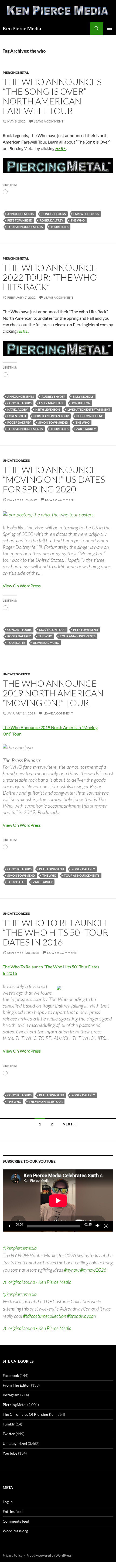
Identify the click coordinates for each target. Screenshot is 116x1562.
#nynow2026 (93, 1270)
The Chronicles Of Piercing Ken (29, 1414)
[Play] (9, 1226)
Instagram (11, 1395)
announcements (20, 214)
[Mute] (97, 1226)
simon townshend (53, 422)
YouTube (10, 1453)
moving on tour (52, 629)
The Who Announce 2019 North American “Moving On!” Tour (53, 693)
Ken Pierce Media (22, 28)
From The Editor (16, 1385)
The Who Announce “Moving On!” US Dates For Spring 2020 (54, 479)
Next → (70, 1124)
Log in (8, 1501)
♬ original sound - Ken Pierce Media (37, 1282)
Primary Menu (109, 28)
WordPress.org (15, 1531)
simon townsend (21, 875)
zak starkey (86, 429)
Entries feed (13, 1511)
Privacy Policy (12, 1555)
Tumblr (9, 1424)
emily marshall (51, 403)
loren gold (16, 416)
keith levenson (47, 409)
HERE (60, 148)
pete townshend (89, 416)
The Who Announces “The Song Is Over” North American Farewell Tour (52, 96)
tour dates (59, 227)
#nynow (71, 1270)
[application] (58, 1200)
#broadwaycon (81, 1316)
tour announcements (25, 227)
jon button (80, 403)
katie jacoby (17, 409)
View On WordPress (22, 585)
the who (78, 220)
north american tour (51, 416)
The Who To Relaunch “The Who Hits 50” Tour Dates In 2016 (55, 932)
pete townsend (19, 220)
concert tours (54, 214)
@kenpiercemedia (20, 1248)
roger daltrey (51, 220)
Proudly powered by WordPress (48, 1555)
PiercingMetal (16, 72)
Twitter (9, 1433)
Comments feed (16, 1521)
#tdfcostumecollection (44, 1316)
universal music (46, 642)
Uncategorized (16, 460)
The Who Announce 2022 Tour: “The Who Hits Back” (50, 277)
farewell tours (86, 214)
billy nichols (83, 396)
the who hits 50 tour (46, 1101)
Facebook (11, 1375)
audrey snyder (53, 396)
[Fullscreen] (106, 1226)
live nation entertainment (88, 409)
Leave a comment (48, 121)
